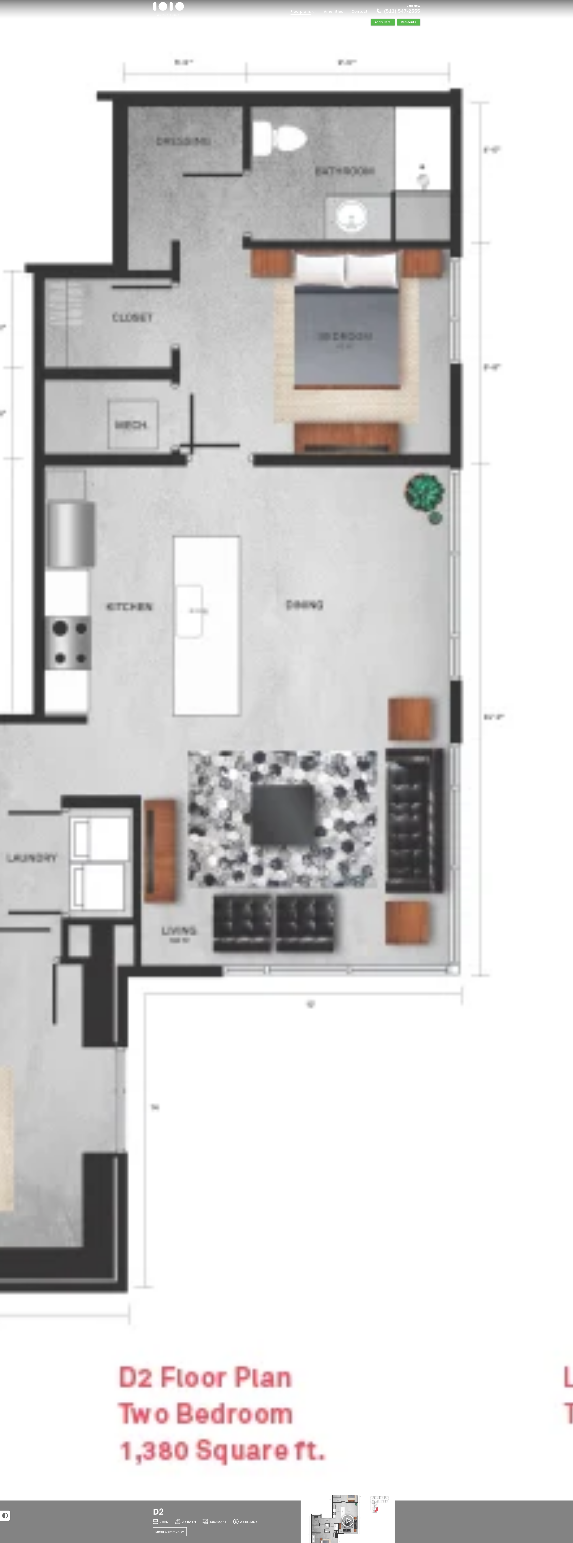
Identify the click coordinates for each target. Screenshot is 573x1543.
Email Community (170, 1532)
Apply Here (383, 22)
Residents (408, 22)
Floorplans (301, 11)
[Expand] (557, 1492)
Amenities (333, 11)
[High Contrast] (5, 1516)
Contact (359, 11)
